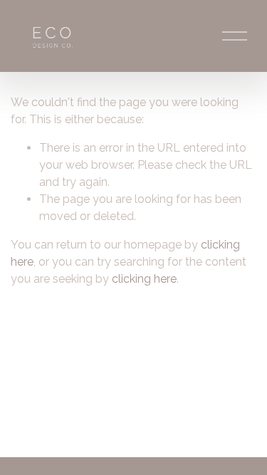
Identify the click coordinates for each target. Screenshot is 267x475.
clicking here (144, 279)
